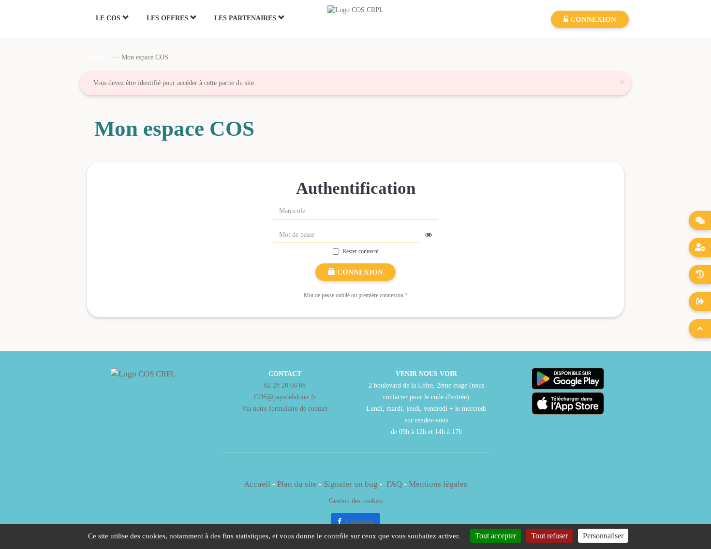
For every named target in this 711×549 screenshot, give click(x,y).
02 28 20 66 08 (285, 385)
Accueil (97, 57)
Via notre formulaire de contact (284, 408)
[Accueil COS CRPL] (355, 9)
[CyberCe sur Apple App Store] (568, 403)
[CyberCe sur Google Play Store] (568, 379)
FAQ (394, 484)
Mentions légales (438, 484)
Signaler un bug (352, 484)
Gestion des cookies (356, 501)
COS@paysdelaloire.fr (285, 397)
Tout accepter (495, 536)
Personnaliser (603, 536)
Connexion (359, 272)
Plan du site (297, 484)
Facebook (359, 521)
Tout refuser (549, 536)
